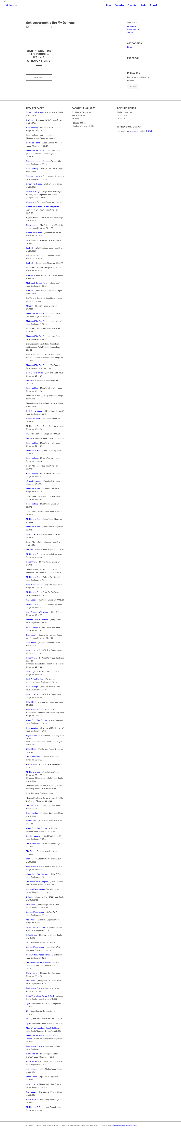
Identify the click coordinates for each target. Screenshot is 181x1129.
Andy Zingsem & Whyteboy (37, 612)
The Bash (30, 805)
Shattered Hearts (33, 142)
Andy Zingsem (32, 764)
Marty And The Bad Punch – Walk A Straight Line (39, 56)
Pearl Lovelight (32, 627)
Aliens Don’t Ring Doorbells (37, 720)
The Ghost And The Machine (38, 962)
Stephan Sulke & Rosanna (37, 619)
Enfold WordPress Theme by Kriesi (124, 1125)
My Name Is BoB (33, 772)
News (129, 47)
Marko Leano (31, 1076)
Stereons (30, 119)
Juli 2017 (131, 32)
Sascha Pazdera (33, 418)
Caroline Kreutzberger (35, 889)
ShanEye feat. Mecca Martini (38, 954)
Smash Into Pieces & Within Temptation (42, 206)
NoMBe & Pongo (33, 191)
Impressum (134, 131)
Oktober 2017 (132, 26)
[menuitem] (108, 5)
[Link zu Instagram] (171, 5)
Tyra (28, 1003)
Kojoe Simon (31, 561)
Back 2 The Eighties (34, 372)
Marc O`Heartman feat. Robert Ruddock (42, 1027)
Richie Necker (32, 225)
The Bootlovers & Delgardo (37, 881)
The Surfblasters (33, 756)
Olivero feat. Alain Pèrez (36, 927)
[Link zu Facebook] (167, 5)
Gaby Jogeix (31, 534)
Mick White (30, 904)
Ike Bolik (29, 248)
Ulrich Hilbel (31, 701)
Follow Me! (133, 86)
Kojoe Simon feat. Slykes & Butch (40, 995)
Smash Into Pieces (34, 112)
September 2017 (134, 29)
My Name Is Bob (33, 450)
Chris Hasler (31, 642)
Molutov (29, 305)
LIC (27, 1018)
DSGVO (149, 131)
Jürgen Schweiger (33, 481)
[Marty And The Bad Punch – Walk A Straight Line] (39, 36)
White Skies (31, 820)
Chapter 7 (30, 202)
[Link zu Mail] (175, 5)
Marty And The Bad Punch (37, 150)
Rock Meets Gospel (34, 410)
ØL (27, 240)
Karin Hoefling (32, 127)
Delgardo (29, 896)
